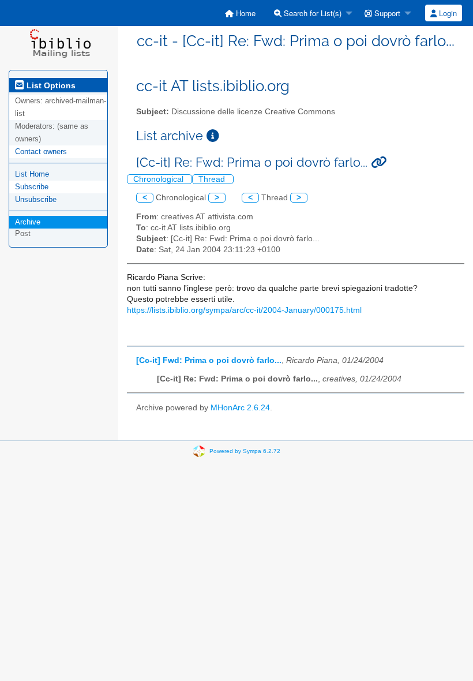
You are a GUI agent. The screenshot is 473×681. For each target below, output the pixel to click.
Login (447, 13)
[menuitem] (240, 13)
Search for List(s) (311, 13)
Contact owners (41, 151)
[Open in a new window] (213, 136)
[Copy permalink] (378, 162)
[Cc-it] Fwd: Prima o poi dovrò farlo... (208, 360)
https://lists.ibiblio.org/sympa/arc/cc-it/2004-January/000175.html (244, 310)
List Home (32, 174)
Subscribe (31, 186)
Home (245, 13)
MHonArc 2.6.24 (240, 407)
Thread (212, 179)
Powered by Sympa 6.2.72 (244, 451)
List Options (50, 85)
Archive (27, 222)
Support (386, 13)
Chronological (159, 179)
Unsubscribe (36, 199)
